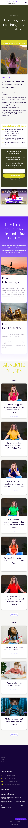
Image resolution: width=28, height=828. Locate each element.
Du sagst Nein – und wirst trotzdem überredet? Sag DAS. (14, 560)
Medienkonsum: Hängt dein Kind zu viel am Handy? (14, 721)
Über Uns (3, 764)
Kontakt (3, 766)
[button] (14, 614)
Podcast (3, 757)
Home (2, 755)
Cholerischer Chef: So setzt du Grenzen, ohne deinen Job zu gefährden (14, 484)
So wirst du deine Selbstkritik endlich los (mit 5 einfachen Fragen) (14, 445)
